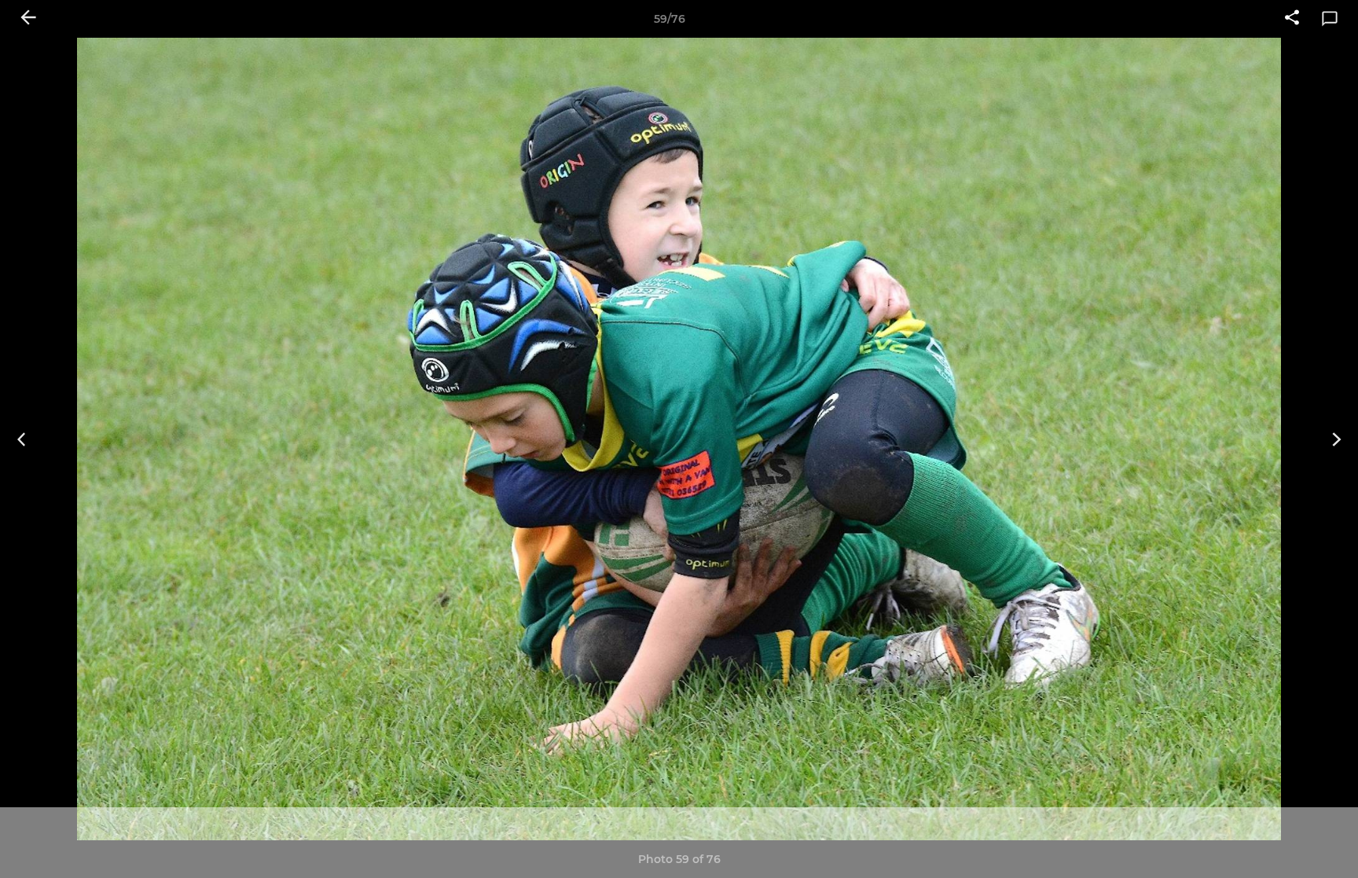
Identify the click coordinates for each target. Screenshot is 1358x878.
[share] (1292, 19)
